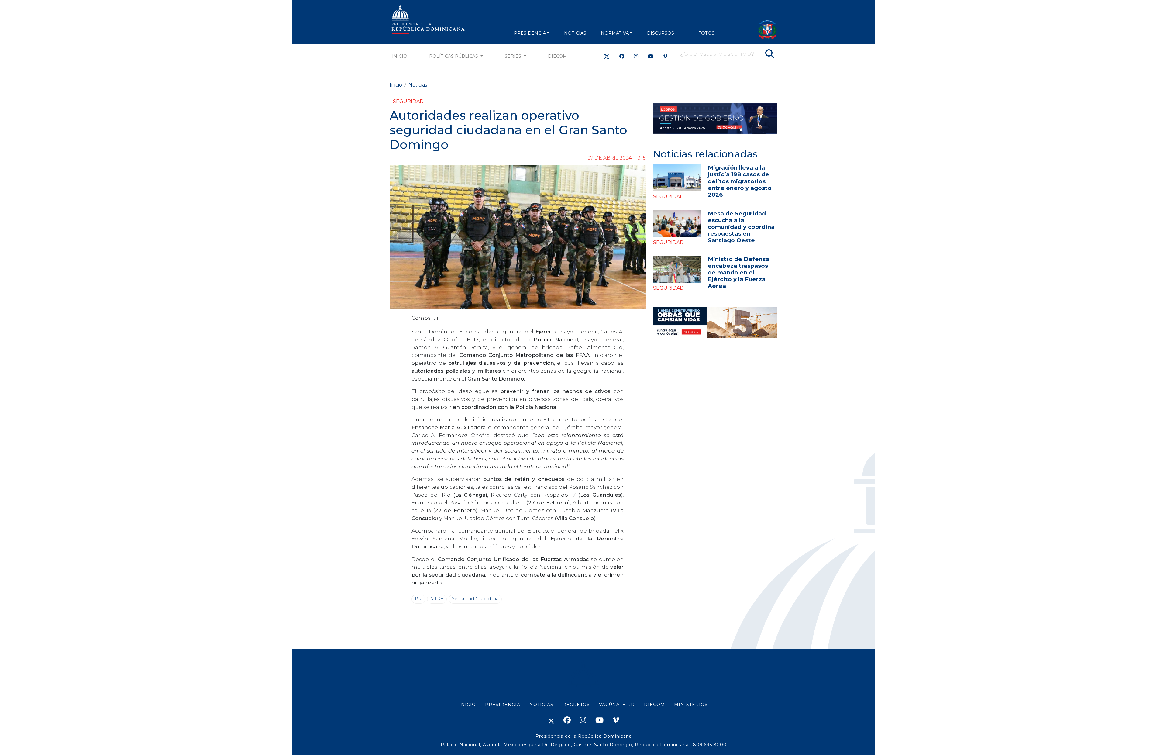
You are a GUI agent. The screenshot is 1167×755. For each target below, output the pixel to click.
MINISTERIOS (691, 704)
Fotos (706, 33)
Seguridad (408, 101)
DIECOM (557, 56)
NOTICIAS (575, 33)
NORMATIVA (615, 33)
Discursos (660, 33)
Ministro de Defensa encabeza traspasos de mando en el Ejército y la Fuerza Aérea (738, 272)
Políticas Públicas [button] (454, 56)
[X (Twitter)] (607, 56)
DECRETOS (576, 704)
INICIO (467, 704)
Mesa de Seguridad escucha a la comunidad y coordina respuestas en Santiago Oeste (741, 227)
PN (418, 599)
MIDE (436, 599)
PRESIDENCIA (530, 33)
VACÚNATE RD (617, 704)
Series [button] (513, 56)
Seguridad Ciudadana (475, 599)
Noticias (417, 85)
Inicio (399, 56)
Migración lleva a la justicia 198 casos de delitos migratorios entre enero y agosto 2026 (740, 181)
